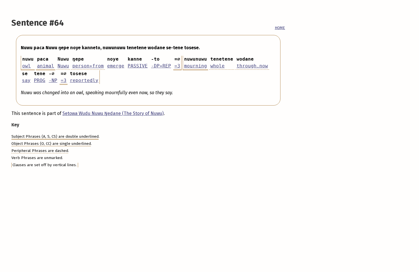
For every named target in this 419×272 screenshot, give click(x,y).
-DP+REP (161, 66)
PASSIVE (138, 66)
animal (45, 66)
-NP (53, 80)
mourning (195, 66)
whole (217, 66)
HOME (280, 28)
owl (26, 66)
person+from (88, 66)
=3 (177, 66)
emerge (115, 66)
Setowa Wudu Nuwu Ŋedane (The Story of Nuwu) (113, 113)
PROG (39, 80)
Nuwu (63, 66)
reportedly (84, 80)
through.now (252, 66)
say (26, 80)
